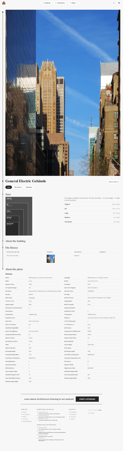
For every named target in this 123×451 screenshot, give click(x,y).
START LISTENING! (87, 399)
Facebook (73, 414)
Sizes (8, 187)
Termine (25, 419)
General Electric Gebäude (25, 181)
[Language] (119, 3)
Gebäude (48, 3)
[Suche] (114, 3)
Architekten (61, 3)
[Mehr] (80, 3)
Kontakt (92, 413)
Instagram (74, 412)
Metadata (29, 187)
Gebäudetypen (27, 421)
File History (18, 187)
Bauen (25, 412)
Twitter (73, 419)
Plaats (74, 3)
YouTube (73, 417)
